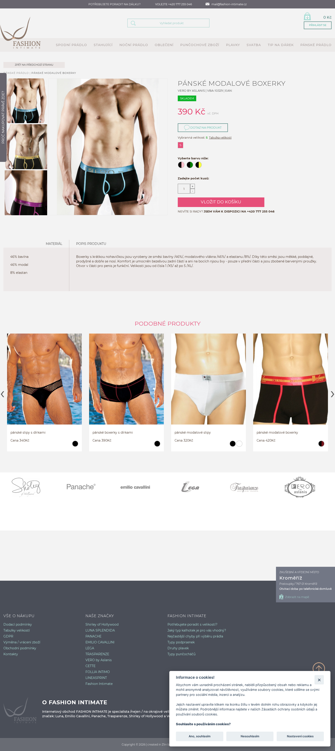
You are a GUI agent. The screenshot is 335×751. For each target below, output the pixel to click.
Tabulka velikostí (220, 137)
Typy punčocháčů (182, 654)
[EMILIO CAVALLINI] (140, 487)
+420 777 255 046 (260, 211)
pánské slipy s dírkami (28, 432)
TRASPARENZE (97, 654)
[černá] (75, 446)
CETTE (90, 666)
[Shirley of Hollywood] (30, 487)
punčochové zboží (199, 45)
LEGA (89, 648)
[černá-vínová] (321, 446)
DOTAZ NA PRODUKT (206, 127)
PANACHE (93, 636)
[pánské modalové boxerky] (290, 383)
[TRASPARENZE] (249, 487)
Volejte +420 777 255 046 (173, 4)
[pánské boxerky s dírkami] (126, 383)
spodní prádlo (71, 45)
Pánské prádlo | (17, 73)
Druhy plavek (178, 648)
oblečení (164, 45)
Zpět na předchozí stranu (34, 64)
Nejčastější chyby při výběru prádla (195, 636)
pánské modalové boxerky (53, 73)
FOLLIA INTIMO (97, 672)
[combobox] (174, 23)
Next (332, 393)
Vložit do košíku (221, 202)
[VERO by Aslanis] (304, 487)
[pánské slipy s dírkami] (44, 383)
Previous (2, 393)
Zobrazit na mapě (297, 597)
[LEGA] (195, 487)
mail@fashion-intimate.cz (229, 4)
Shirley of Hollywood (102, 624)
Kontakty (10, 654)
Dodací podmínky (17, 624)
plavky (233, 45)
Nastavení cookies (300, 736)
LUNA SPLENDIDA (100, 630)
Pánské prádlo (316, 45)
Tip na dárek (281, 45)
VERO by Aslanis (98, 660)
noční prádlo (133, 45)
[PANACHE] (85, 487)
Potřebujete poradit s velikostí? (192, 624)
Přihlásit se (317, 25)
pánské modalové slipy (193, 432)
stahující (103, 45)
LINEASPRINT (96, 678)
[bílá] (239, 446)
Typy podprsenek (181, 642)
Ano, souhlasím (200, 736)
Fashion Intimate (99, 684)
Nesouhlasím (249, 736)
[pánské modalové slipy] (208, 383)
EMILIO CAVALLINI (99, 642)
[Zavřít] (319, 679)
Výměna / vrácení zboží (21, 642)
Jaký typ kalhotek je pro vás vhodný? (197, 630)
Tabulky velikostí (16, 630)
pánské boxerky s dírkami (113, 432)
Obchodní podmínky (19, 648)
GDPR (8, 636)
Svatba (254, 45)
